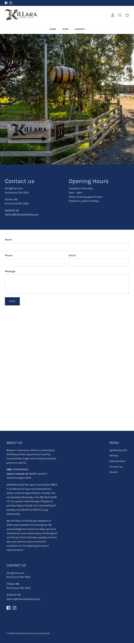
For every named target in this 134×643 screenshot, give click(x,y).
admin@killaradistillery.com (22, 214)
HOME (52, 29)
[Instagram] (10, 3)
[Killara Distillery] (21, 15)
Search (113, 472)
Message (10, 271)
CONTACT (80, 29)
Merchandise (117, 461)
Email (72, 255)
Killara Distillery (22, 633)
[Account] (112, 15)
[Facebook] (6, 3)
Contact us (116, 466)
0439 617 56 (12, 210)
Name (8, 239)
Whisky (113, 455)
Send (12, 301)
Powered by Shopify (40, 633)
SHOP (65, 29)
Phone (8, 255)
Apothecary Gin (118, 450)
